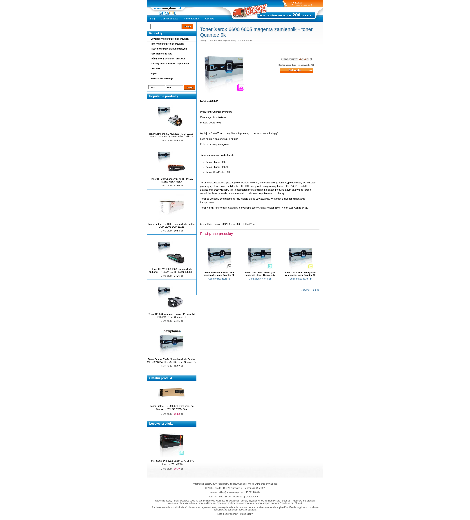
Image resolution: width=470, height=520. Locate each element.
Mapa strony (246, 514)
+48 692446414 (252, 492)
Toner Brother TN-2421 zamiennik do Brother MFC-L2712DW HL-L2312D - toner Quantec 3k (171, 361)
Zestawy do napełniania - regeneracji (170, 63)
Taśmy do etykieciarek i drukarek (168, 58)
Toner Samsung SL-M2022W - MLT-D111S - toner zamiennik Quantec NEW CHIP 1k (172, 135)
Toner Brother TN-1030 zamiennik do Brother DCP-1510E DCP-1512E (171, 225)
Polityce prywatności (267, 484)
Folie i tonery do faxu (161, 53)
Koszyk (299, 2)
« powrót (305, 290)
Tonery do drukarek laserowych (167, 44)
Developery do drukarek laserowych (170, 39)
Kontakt (209, 18)
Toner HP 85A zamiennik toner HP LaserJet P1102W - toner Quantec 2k (172, 315)
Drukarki (155, 68)
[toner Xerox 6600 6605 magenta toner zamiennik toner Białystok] (224, 93)
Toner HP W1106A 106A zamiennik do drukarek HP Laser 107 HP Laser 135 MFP (171, 270)
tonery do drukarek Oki (241, 40)
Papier (154, 73)
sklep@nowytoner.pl (229, 492)
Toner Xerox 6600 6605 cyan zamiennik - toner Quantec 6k (260, 273)
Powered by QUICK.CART (246, 496)
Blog (152, 18)
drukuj (316, 290)
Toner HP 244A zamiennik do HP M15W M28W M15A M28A (172, 180)
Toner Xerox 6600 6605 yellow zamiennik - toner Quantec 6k (300, 273)
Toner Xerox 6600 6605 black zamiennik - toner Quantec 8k (219, 273)
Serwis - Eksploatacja (162, 78)
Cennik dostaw (169, 18)
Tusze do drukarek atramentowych (169, 49)
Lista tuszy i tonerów (227, 514)
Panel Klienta (191, 18)
